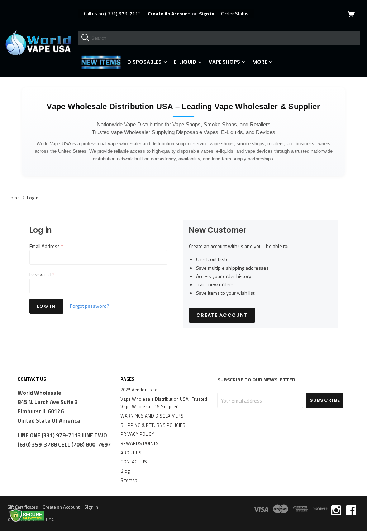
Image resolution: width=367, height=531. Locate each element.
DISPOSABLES (145, 61)
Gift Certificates (22, 507)
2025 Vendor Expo (139, 389)
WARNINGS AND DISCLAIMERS (152, 415)
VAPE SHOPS (225, 61)
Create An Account (169, 13)
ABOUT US (131, 452)
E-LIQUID (185, 61)
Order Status (234, 13)
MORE (260, 61)
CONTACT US (133, 461)
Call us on (112, 13)
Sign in (206, 13)
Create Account (222, 315)
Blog (125, 470)
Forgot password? (89, 306)
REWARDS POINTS (139, 443)
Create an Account (61, 507)
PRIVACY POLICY (137, 434)
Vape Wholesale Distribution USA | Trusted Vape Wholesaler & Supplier (163, 402)
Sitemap (128, 480)
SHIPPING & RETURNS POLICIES (152, 425)
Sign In (91, 507)
